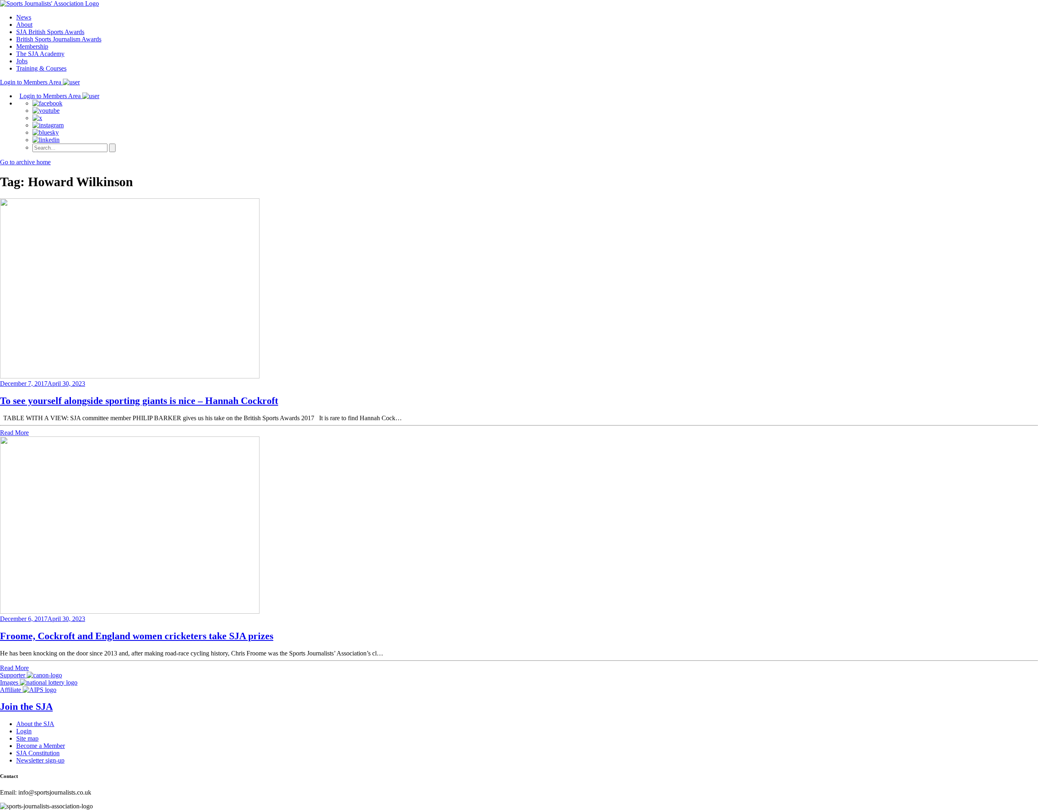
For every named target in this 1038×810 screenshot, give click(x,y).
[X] (37, 117)
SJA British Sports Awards (50, 31)
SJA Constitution (38, 753)
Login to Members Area (31, 82)
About (24, 24)
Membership (32, 46)
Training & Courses (41, 68)
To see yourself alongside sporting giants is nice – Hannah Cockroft (139, 400)
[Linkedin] (46, 139)
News (23, 17)
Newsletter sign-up (40, 760)
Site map (27, 738)
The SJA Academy (40, 53)
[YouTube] (46, 110)
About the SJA (35, 723)
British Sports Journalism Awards (58, 39)
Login (24, 731)
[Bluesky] (45, 132)
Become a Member (40, 745)
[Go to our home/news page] (49, 3)
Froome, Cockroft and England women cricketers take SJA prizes (136, 636)
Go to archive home (25, 162)
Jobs (22, 61)
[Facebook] (47, 103)
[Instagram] (48, 125)
